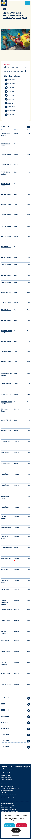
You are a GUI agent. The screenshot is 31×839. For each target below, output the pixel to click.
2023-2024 (11, 87)
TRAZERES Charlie (6, 430)
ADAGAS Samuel (6, 527)
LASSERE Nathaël (6, 154)
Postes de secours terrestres (8, 807)
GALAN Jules (5, 589)
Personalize (16, 830)
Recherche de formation (7, 786)
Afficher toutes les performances (14, 71)
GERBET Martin (5, 651)
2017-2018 (11, 111)
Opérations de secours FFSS (7, 805)
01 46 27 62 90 (5, 773)
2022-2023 (11, 91)
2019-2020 (11, 103)
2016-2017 (11, 115)
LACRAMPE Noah (6, 351)
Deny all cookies (21, 825)
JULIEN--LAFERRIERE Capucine (4, 602)
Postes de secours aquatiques (8, 809)
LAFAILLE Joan (5, 620)
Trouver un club (5, 775)
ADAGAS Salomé (6, 558)
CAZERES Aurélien (6, 383)
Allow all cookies (9, 825)
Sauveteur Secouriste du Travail (8, 794)
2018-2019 (11, 107)
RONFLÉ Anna (5, 485)
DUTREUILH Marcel (6, 609)
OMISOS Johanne (6, 226)
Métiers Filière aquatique (7, 790)
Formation (3, 784)
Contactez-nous (6, 777)
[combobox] (17, 67)
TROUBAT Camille (6, 204)
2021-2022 (11, 95)
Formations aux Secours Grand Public (10, 788)
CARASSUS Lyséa (6, 684)
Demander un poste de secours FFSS (10, 811)
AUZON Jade (4, 569)
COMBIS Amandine (6, 547)
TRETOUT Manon (6, 194)
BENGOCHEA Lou (6, 292)
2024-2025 (11, 84)
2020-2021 (11, 99)
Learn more (15, 835)
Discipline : (7, 64)
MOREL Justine (5, 673)
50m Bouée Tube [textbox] (13, 67)
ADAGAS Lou (5, 640)
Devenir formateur (5, 796)
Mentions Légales (6, 779)
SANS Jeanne (5, 452)
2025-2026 (11, 80)
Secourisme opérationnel (7, 803)
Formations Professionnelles (8, 798)
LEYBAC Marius (5, 441)
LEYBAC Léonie (5, 463)
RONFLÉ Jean (5, 474)
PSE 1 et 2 (3, 792)
